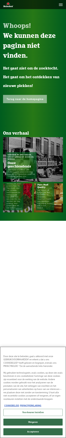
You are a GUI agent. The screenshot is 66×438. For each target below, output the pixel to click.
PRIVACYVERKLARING (30, 405)
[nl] (8, 5)
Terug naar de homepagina (24, 99)
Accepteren (33, 431)
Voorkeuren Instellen (33, 412)
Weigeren (33, 422)
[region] (33, 392)
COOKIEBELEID (11, 405)
